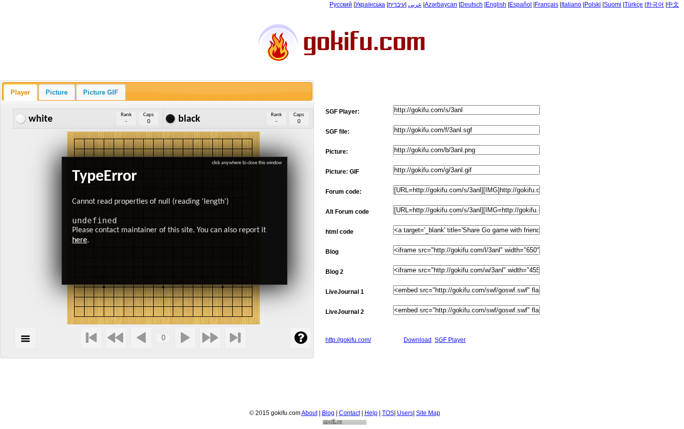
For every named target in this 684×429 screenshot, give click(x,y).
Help (371, 412)
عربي (415, 4)
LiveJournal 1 (344, 291)
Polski (592, 4)
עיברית (396, 4)
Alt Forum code (347, 211)
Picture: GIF (342, 171)
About (309, 412)
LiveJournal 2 (344, 311)
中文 (673, 4)
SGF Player (450, 339)
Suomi (612, 4)
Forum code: (343, 191)
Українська (370, 4)
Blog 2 (334, 271)
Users (405, 412)
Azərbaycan (441, 4)
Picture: (336, 151)
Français (546, 4)
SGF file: (337, 131)
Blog (331, 251)
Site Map (428, 412)
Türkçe (633, 4)
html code (339, 231)
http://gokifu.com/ (348, 339)
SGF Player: (342, 111)
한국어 (655, 4)
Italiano (571, 4)
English (496, 4)
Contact (349, 412)
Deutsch (471, 4)
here (79, 240)
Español (520, 4)
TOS (388, 412)
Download (418, 339)
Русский (340, 4)
